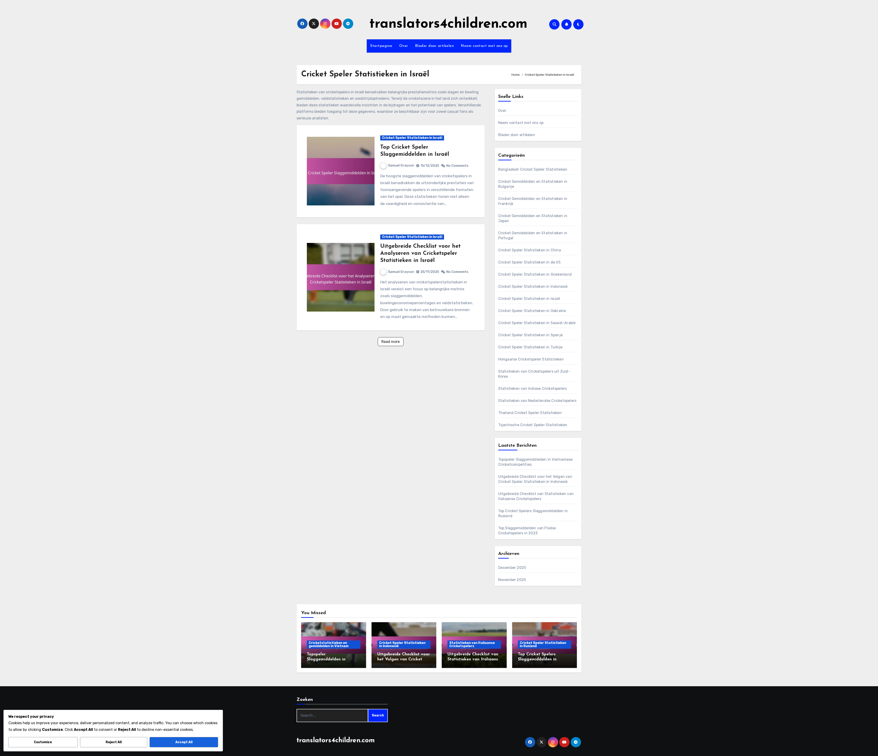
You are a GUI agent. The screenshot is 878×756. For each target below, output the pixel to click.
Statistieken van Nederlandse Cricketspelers (537, 400)
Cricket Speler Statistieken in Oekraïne (532, 311)
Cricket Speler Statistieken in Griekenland (535, 274)
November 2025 (512, 580)
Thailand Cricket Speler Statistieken (530, 413)
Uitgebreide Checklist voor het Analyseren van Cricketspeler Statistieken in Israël (420, 253)
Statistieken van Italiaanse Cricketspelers (472, 644)
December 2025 (512, 567)
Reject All (114, 742)
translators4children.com (448, 24)
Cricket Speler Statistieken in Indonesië (533, 286)
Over (403, 46)
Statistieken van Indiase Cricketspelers (532, 388)
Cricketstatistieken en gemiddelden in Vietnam (328, 644)
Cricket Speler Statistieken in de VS (529, 262)
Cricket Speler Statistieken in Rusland (543, 644)
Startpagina (381, 46)
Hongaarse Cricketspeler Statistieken (531, 359)
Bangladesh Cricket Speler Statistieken (532, 169)
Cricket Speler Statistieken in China (529, 250)
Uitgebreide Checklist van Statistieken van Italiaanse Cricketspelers (473, 659)
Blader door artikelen (434, 46)
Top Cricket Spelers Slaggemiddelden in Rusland (537, 659)
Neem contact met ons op (484, 46)
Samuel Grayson (401, 165)
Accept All (184, 742)
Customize (43, 742)
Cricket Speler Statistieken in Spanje (530, 335)
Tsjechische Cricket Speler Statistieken (532, 425)
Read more (390, 341)
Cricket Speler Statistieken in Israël (412, 138)
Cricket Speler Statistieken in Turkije (530, 347)
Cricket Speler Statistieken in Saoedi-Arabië (537, 323)
